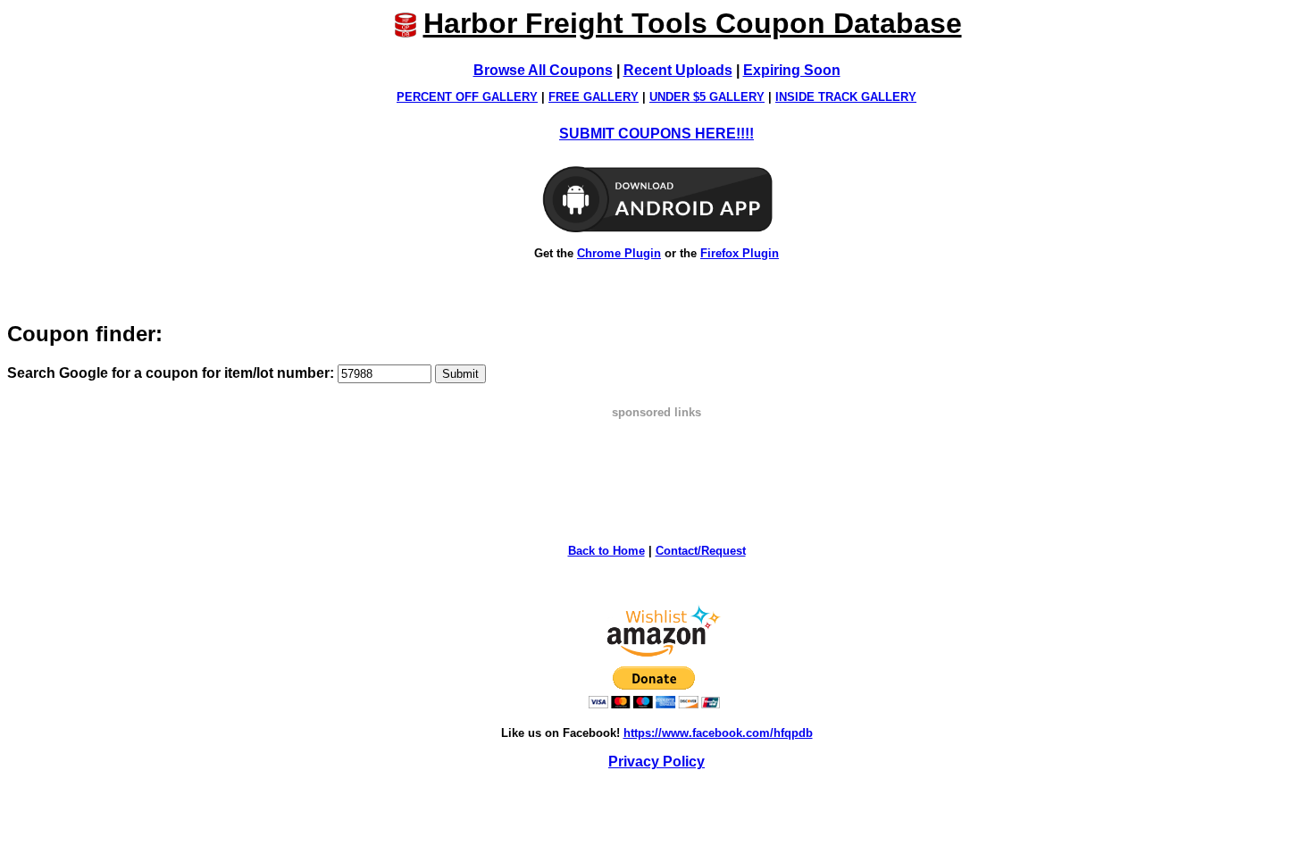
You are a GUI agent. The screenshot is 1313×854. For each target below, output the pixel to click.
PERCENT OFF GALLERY (467, 97)
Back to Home (606, 550)
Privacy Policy (656, 761)
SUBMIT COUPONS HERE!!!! (656, 133)
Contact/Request (701, 550)
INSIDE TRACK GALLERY (845, 97)
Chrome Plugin (619, 253)
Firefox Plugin (739, 253)
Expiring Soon (791, 70)
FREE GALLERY (593, 97)
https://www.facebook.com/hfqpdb (718, 733)
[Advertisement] (656, 459)
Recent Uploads (677, 70)
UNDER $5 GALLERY (707, 97)
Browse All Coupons (543, 70)
